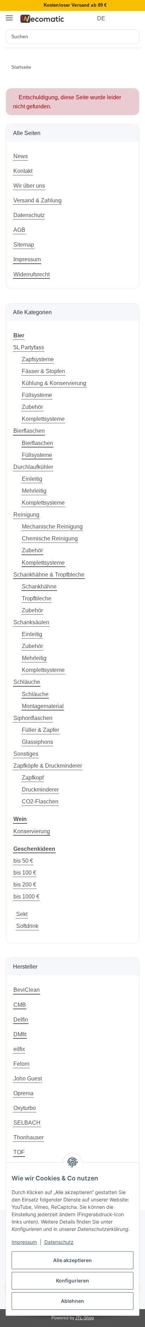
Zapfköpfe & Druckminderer (47, 765)
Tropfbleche (36, 598)
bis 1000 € (26, 896)
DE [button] (101, 18)
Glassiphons (37, 742)
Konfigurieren (72, 1281)
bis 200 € (24, 884)
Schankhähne (39, 586)
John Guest (27, 1078)
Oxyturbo (24, 1108)
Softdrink (27, 926)
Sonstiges (25, 753)
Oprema (23, 1093)
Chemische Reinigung (50, 538)
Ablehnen (72, 1301)
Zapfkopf (33, 777)
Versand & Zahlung (37, 200)
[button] (121, 18)
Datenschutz (59, 1242)
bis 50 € (23, 860)
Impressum (24, 1242)
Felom (21, 1063)
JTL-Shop (84, 1317)
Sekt (21, 914)
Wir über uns (29, 185)
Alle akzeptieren (72, 1260)
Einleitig (32, 479)
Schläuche (26, 682)
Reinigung (26, 514)
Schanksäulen (31, 622)
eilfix (19, 1049)
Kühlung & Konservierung (54, 383)
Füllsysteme (37, 395)
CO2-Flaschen (40, 801)
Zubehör (32, 407)
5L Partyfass (28, 347)
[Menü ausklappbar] (9, 15)
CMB (19, 1005)
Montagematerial (43, 706)
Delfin (20, 1019)
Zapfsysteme (38, 359)
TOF (19, 1152)
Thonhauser (28, 1137)
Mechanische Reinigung (52, 526)
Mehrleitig (34, 490)
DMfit (19, 1034)
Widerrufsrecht (31, 274)
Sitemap (23, 244)
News (20, 156)
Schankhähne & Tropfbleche (48, 574)
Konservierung (31, 831)
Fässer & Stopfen (43, 371)
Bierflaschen (29, 430)
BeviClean (26, 989)
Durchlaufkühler (33, 467)
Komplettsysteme (43, 419)
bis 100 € (24, 872)
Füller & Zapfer (40, 730)
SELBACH (26, 1122)
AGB (19, 230)
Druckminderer (40, 789)
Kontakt (22, 171)
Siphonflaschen (32, 718)
